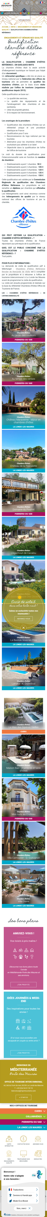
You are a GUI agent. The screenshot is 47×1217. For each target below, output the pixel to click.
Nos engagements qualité (9, 1161)
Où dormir (23, 1021)
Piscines (23, 1028)
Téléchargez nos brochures (23, 1160)
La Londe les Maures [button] (29, 1127)
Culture (26, 950)
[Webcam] (32, 3)
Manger (32, 950)
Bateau (15, 950)
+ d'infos (23, 1097)
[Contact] (27, 3)
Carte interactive (9, 1145)
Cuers (25, 13)
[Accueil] (6, 5)
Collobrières (34, 13)
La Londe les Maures (11, 13)
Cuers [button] (38, 1111)
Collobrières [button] (34, 1116)
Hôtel (17, 1021)
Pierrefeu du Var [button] (32, 1122)
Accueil (5, 27)
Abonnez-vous (38, 1144)
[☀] (37, 3)
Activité (20, 957)
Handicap (17, 1028)
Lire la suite (23, 320)
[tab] (23, 1111)
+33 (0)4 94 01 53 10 (25, 1088)
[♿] (22, 3)
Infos (13, 27)
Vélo (20, 950)
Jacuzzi (29, 1028)
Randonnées (26, 957)
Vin (32, 957)
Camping (29, 1021)
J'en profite (23, 985)
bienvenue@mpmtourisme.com (23, 1091)
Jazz (15, 957)
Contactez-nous (23, 1144)
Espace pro (38, 1159)
